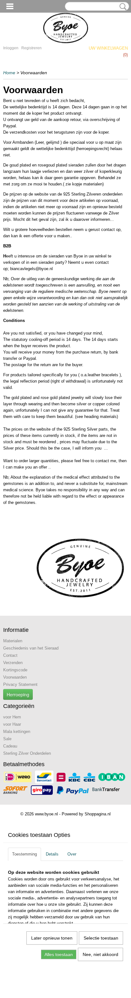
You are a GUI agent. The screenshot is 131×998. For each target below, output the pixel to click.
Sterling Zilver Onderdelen (27, 753)
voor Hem (12, 717)
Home (9, 72)
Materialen (12, 640)
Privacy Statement (20, 684)
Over (71, 854)
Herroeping (18, 694)
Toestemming (24, 854)
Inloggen (10, 48)
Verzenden (13, 662)
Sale (7, 738)
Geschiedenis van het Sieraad (31, 648)
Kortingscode (15, 670)
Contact (10, 655)
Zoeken (122, 6)
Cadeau (10, 746)
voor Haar (12, 724)
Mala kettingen (16, 731)
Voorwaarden (15, 677)
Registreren (31, 48)
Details (52, 854)
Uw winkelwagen (108, 48)
